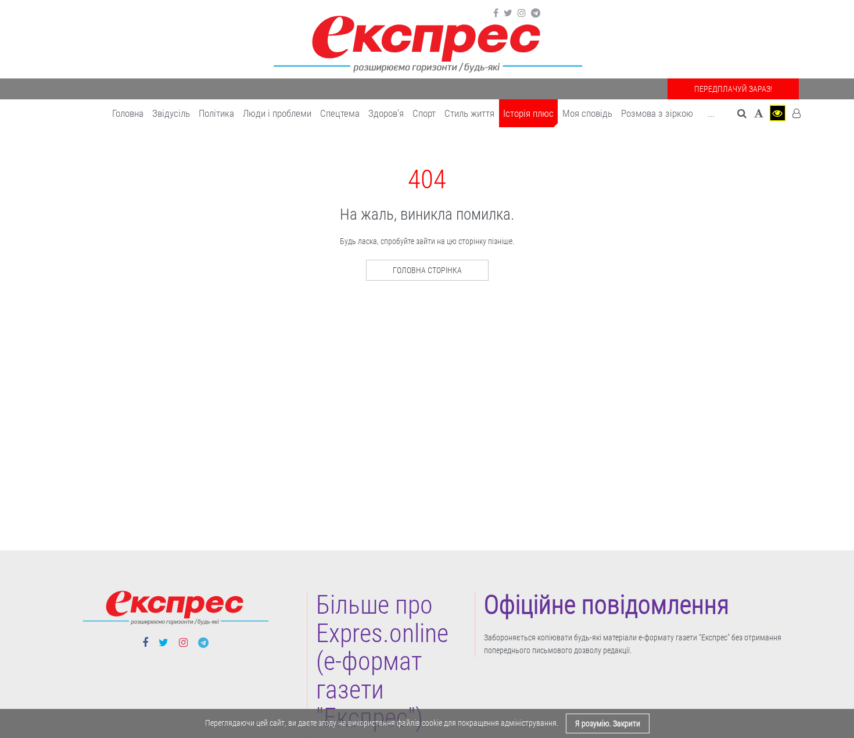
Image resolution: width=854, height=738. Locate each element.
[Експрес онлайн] (427, 42)
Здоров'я (386, 113)
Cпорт (424, 113)
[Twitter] (508, 13)
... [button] (711, 113)
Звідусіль (171, 113)
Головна (127, 113)
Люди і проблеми (277, 113)
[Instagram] (522, 13)
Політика (216, 113)
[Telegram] (535, 13)
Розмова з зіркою (657, 113)
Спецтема (340, 113)
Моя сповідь (587, 113)
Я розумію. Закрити (607, 723)
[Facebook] (495, 13)
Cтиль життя (469, 113)
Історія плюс (528, 113)
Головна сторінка (427, 270)
